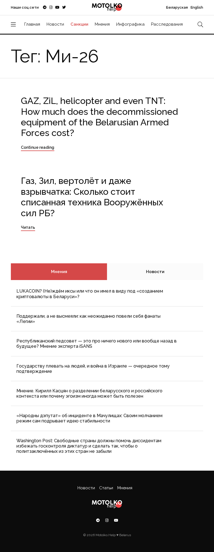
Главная (32, 24)
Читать (28, 227)
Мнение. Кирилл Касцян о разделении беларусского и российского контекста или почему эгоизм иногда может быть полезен (89, 393)
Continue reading (37, 147)
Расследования (167, 24)
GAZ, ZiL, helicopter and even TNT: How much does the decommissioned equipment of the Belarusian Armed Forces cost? (99, 117)
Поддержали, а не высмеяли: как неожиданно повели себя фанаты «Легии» (88, 318)
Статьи (106, 487)
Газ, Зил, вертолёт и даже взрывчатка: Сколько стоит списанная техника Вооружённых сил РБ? (92, 197)
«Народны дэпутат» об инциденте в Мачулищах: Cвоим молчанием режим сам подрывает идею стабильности (89, 418)
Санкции (79, 24)
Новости (55, 24)
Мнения (102, 24)
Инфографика (130, 24)
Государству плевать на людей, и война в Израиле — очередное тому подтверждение (93, 368)
